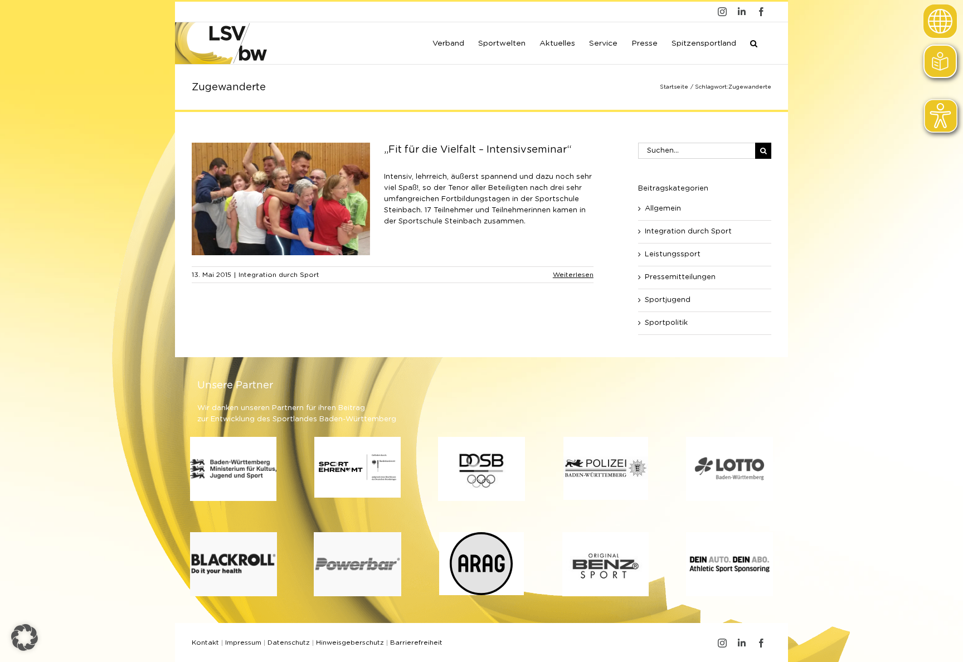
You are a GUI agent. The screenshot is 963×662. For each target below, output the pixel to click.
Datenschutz (289, 642)
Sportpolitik (666, 323)
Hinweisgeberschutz (350, 642)
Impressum (243, 642)
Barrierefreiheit (416, 642)
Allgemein (663, 208)
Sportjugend (667, 300)
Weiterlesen (573, 274)
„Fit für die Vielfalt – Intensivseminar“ (478, 150)
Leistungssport (673, 254)
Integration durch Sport (279, 274)
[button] (753, 42)
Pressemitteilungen (680, 277)
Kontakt (205, 642)
